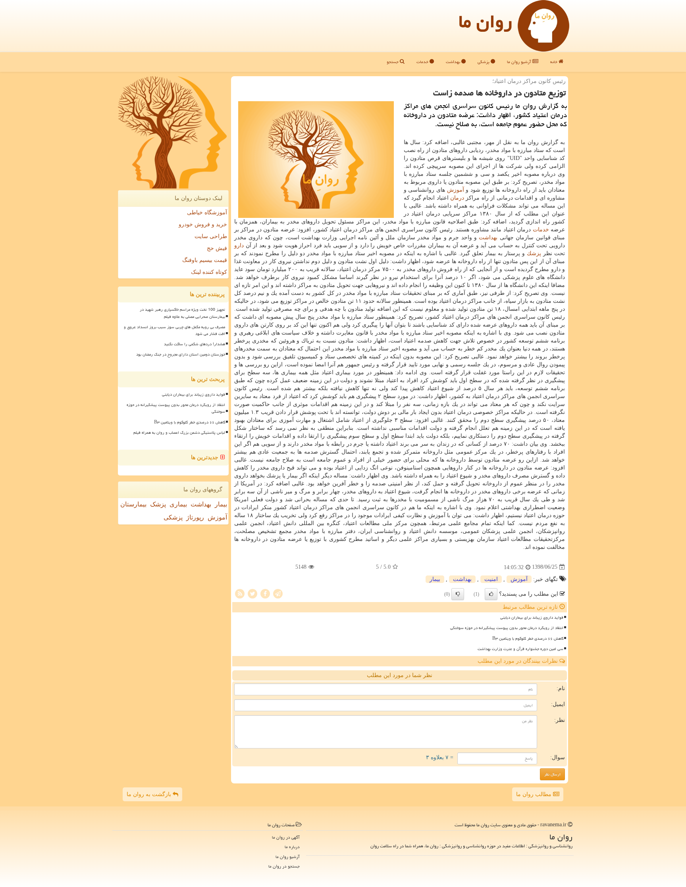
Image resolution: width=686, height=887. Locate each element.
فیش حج (217, 248)
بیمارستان (133, 504)
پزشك (534, 253)
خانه (554, 62)
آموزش (455, 190)
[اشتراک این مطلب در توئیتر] (252, 593)
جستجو (393, 62)
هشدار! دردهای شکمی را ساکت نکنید (194, 344)
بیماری (178, 504)
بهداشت (453, 62)
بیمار (435, 579)
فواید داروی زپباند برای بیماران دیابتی (531, 617)
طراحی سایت (211, 236)
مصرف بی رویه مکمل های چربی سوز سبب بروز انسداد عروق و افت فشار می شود (174, 330)
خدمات (423, 62)
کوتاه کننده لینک (209, 272)
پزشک (158, 504)
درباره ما (292, 847)
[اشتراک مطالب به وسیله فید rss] (239, 593)
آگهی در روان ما (286, 837)
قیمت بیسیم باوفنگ (204, 260)
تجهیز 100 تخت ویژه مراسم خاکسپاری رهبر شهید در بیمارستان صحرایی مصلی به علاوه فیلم (182, 313)
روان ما (485, 21)
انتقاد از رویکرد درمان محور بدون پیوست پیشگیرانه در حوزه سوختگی (506, 628)
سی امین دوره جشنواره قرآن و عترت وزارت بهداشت (520, 649)
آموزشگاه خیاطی (207, 212)
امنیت (491, 579)
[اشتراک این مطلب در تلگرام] (277, 593)
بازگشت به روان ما (150, 794)
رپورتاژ (195, 517)
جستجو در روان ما (284, 866)
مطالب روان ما (534, 794)
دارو (239, 245)
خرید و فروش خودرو (203, 224)
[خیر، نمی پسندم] (457, 594)
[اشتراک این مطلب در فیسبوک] (265, 593)
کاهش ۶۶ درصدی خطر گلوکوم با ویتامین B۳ (527, 639)
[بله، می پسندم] (491, 594)
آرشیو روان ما (519, 62)
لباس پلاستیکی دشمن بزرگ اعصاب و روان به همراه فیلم (179, 433)
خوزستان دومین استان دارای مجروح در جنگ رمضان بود (180, 354)
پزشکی (484, 62)
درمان (457, 198)
